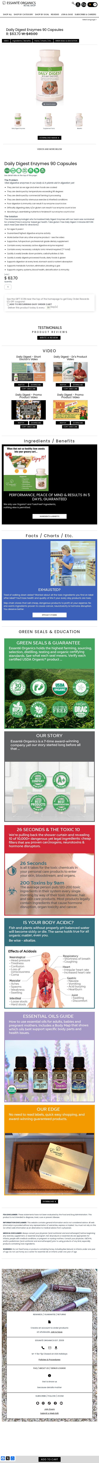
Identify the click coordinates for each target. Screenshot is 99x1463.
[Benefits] (79, 120)
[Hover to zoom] (49, 76)
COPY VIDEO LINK (28, 389)
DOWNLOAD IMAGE (49, 137)
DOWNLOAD (49, 1201)
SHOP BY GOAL (42, 14)
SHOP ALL (7, 14)
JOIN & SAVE (73, 3)
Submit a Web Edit (49, 1413)
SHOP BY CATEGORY (23, 14)
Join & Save (56, 1331)
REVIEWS (55, 14)
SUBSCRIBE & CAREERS (85, 14)
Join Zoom (49, 1409)
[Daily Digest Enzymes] (18, 120)
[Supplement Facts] (48, 120)
